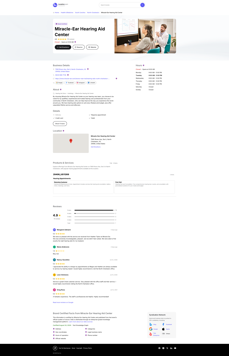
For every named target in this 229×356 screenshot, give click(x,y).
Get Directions (96, 147)
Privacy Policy (87, 348)
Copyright (79, 348)
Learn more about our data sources (81, 322)
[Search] (142, 5)
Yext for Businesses (65, 348)
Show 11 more (60, 124)
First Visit (118, 182)
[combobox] (122, 5)
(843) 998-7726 (60, 75)
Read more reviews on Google (63, 302)
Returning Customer (60, 182)
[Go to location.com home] (60, 5)
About (73, 348)
